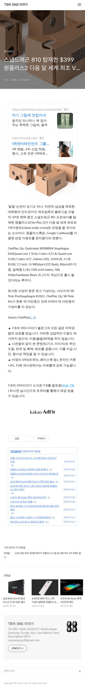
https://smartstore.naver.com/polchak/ (37, 109)
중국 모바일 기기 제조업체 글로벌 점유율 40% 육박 (34, 507)
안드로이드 (15, 451)
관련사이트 (9, 670)
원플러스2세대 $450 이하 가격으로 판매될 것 (34, 473)
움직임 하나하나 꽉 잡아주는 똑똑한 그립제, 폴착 (29, 123)
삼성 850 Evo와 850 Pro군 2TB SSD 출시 (32, 481)
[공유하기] (22, 439)
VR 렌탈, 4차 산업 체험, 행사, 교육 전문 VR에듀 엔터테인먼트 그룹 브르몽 (30, 151)
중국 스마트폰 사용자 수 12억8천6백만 (30, 517)
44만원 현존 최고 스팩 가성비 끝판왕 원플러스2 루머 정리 (33, 487)
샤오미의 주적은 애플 (21, 501)
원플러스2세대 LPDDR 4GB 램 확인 (29, 469)
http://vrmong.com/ (24, 138)
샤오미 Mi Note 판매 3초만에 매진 (28, 497)
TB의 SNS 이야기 (16, 4)
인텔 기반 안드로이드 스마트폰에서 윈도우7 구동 (33, 459)
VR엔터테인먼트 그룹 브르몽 (29, 144)
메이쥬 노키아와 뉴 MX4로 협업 (27, 521)
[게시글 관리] (27, 439)
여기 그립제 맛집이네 (29, 115)
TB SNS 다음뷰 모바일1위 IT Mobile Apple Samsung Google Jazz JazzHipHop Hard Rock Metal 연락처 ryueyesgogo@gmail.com (33, 635)
